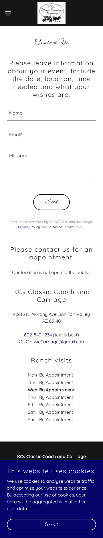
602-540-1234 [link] (38, 335)
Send (51, 202)
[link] (51, 13)
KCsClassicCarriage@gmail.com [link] (51, 341)
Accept (51, 524)
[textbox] (51, 113)
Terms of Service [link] (61, 227)
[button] (9, 13)
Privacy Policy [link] (29, 227)
